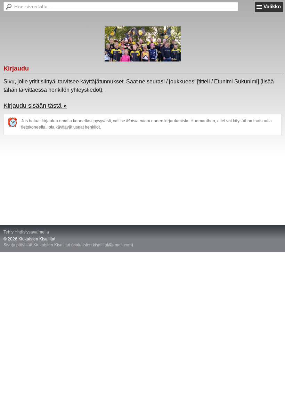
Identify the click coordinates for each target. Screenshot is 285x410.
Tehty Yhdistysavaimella (26, 232)
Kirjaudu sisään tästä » (35, 105)
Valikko (272, 6)
